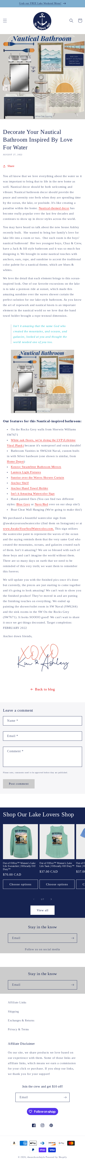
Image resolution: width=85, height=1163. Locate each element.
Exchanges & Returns (21, 1020)
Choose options (20, 884)
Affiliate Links (17, 1002)
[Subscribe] (72, 938)
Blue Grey (23, 504)
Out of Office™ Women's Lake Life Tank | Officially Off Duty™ (57, 865)
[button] (5, 20)
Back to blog (45, 689)
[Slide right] (51, 899)
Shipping (13, 1011)
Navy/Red (41, 504)
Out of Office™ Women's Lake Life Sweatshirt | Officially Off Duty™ (19, 866)
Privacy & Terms (18, 1029)
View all (42, 910)
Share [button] (11, 166)
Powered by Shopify (56, 1157)
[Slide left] (33, 899)
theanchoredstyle (36, 1157)
